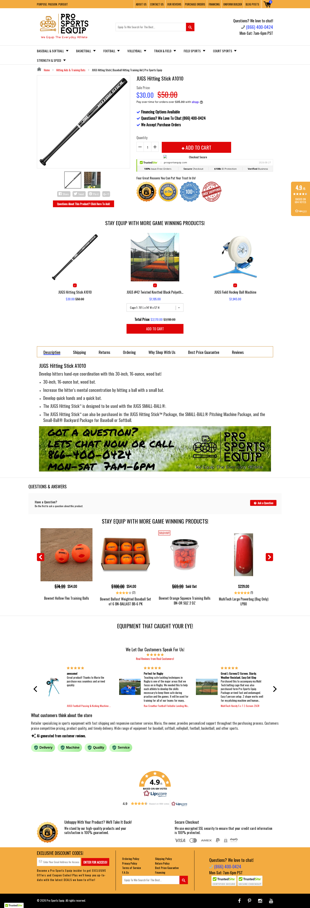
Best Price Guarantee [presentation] (203, 352)
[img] (155, 654)
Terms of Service (131, 867)
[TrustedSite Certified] (224, 881)
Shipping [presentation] (79, 352)
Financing (160, 872)
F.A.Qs (125, 872)
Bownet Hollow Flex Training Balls (66, 598)
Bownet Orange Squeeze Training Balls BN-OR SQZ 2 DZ (184, 600)
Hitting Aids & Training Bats (70, 70)
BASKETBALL (84, 50)
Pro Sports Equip (55, 900)
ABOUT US (141, 4)
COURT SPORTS (223, 50)
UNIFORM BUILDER (232, 4)
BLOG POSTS (252, 4)
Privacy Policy (129, 863)
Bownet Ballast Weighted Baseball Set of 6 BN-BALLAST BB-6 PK (125, 601)
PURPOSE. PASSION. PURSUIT (52, 4)
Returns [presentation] (104, 352)
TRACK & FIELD (163, 50)
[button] (36, 689)
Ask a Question (265, 503)
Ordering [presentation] (129, 352)
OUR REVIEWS (174, 4)
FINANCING (214, 4)
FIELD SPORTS (192, 50)
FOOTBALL (109, 50)
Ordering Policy (130, 858)
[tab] (52, 352)
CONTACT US (157, 4)
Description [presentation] (51, 352)
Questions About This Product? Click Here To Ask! (83, 204)
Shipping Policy (163, 858)
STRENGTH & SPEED (49, 60)
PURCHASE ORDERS (195, 4)
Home (46, 70)
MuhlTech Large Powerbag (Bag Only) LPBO (243, 601)
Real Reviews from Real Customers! (155, 659)
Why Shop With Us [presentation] (161, 352)
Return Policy (162, 863)
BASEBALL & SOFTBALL (51, 50)
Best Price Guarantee (167, 867)
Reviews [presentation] (238, 352)
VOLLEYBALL (134, 50)
